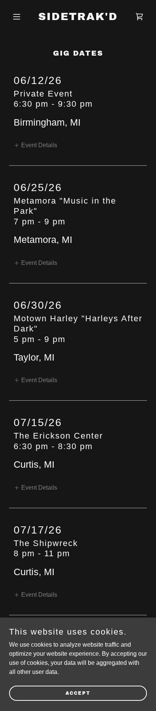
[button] (19, 16)
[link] (78, 18)
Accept (78, 692)
